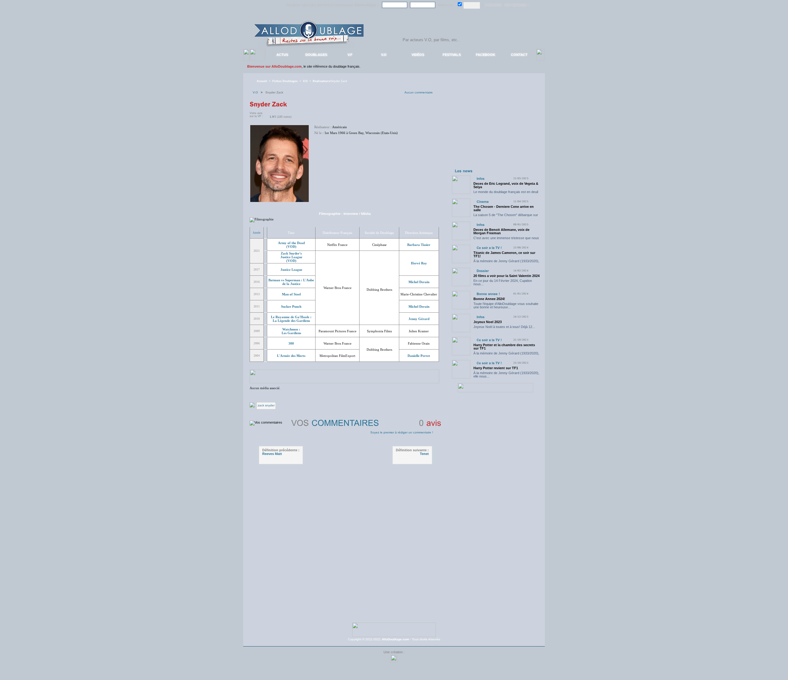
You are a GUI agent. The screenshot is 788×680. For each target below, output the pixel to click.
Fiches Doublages (285, 81)
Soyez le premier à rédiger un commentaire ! (401, 432)
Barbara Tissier (418, 245)
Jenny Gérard (418, 319)
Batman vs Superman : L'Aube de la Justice (291, 282)
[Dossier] (482, 270)
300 (291, 343)
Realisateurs (321, 81)
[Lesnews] (464, 170)
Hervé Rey (419, 263)
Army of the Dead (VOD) (291, 244)
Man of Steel (291, 294)
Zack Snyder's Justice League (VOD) (291, 257)
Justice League (291, 269)
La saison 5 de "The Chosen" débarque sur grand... (505, 216)
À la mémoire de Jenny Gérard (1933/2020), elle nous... (506, 262)
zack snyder (266, 405)
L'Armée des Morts (291, 356)
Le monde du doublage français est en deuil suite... (505, 193)
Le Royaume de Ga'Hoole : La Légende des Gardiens (291, 318)
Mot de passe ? (517, 5)
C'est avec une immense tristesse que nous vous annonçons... (506, 239)
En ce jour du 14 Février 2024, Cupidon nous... (502, 282)
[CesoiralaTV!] (489, 247)
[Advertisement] (495, 128)
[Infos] (480, 178)
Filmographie (329, 213)
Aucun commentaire (418, 92)
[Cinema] (482, 201)
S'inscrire (493, 5)
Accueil (262, 81)
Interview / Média (357, 213)
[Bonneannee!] (488, 293)
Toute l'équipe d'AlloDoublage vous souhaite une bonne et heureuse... (505, 305)
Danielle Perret (419, 356)
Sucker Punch (291, 306)
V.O (305, 81)
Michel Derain (418, 282)
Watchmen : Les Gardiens (291, 331)
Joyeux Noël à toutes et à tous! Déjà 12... (504, 327)
